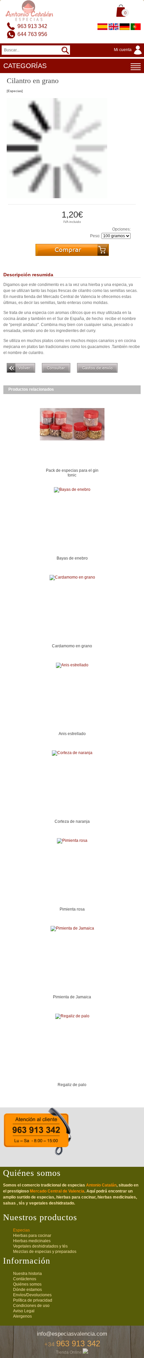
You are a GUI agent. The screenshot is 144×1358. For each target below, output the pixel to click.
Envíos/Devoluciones (32, 1295)
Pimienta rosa (72, 909)
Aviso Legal (23, 1311)
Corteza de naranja (72, 821)
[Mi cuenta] (129, 55)
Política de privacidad (32, 1300)
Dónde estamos (27, 1289)
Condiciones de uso (31, 1305)
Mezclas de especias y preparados (44, 1251)
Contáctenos (24, 1279)
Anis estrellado (72, 733)
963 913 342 (32, 26)
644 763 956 (32, 34)
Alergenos (22, 1316)
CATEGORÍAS (25, 65)
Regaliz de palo (72, 1084)
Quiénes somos (27, 1284)
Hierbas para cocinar (32, 1235)
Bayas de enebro (72, 558)
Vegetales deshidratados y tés (40, 1246)
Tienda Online (69, 1352)
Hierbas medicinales (32, 1241)
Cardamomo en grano (72, 646)
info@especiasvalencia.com (72, 1334)
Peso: (95, 236)
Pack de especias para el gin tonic (72, 472)
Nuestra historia (27, 1273)
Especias (21, 1230)
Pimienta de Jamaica (72, 997)
